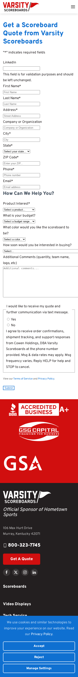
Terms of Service (23, 378)
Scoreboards (14, 586)
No (13, 325)
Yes (13, 319)
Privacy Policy (46, 378)
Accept (39, 646)
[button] (73, 6)
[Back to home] (21, 6)
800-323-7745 (24, 545)
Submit (9, 387)
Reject (39, 657)
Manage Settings (39, 668)
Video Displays (17, 604)
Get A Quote (21, 559)
